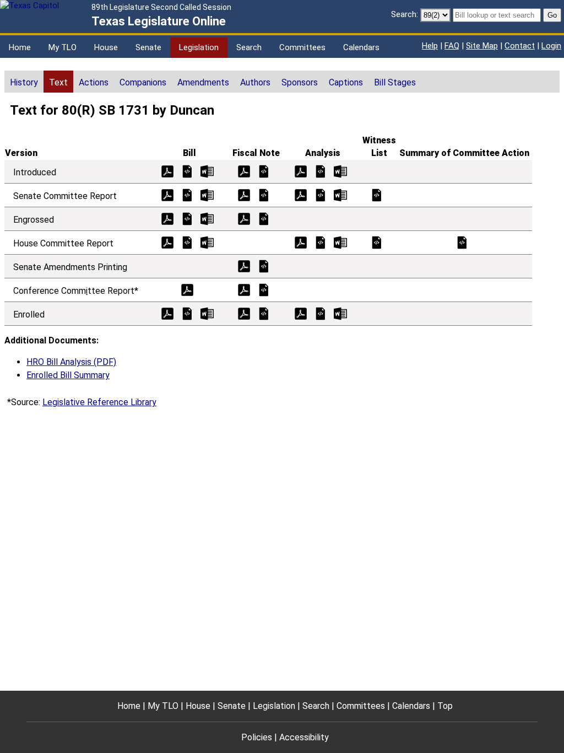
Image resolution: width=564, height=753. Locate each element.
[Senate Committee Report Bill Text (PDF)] (167, 194)
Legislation (199, 47)
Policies (256, 737)
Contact (520, 46)
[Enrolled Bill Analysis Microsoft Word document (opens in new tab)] (340, 313)
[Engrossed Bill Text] (187, 218)
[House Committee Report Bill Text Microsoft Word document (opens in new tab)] (207, 241)
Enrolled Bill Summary (68, 375)
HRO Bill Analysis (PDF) (71, 362)
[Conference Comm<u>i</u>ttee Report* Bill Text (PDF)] (187, 289)
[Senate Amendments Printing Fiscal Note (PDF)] (244, 265)
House (106, 47)
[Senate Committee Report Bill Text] (187, 194)
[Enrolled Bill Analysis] (320, 313)
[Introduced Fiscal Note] (263, 170)
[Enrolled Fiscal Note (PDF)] (244, 313)
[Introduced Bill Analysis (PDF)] (300, 170)
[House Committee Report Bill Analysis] (320, 241)
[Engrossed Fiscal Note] (263, 218)
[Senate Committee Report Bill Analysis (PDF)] (300, 194)
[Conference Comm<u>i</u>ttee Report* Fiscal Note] (263, 289)
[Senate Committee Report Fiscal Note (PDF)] (244, 194)
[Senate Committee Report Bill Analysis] (320, 194)
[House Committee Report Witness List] (376, 241)
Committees (302, 47)
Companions (143, 82)
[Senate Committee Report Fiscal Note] (263, 194)
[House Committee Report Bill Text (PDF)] (167, 241)
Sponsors (299, 82)
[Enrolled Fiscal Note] (263, 313)
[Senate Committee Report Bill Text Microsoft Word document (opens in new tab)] (207, 194)
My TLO (62, 47)
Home (20, 47)
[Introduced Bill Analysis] (320, 170)
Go (552, 15)
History (24, 82)
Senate (148, 47)
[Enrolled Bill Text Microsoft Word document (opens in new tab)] (207, 313)
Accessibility (304, 737)
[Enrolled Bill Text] (187, 313)
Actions (94, 82)
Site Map (482, 46)
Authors (255, 82)
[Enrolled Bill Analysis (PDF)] (300, 313)
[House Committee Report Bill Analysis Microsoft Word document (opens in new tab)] (340, 241)
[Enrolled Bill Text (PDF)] (167, 313)
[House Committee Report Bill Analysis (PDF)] (300, 241)
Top (445, 706)
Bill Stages (395, 82)
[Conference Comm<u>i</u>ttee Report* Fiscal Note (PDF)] (244, 289)
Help (430, 46)
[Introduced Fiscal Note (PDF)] (244, 170)
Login (551, 46)
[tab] (24, 82)
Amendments (203, 82)
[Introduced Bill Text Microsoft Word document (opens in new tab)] (207, 170)
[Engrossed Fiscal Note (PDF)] (244, 218)
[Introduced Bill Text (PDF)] (167, 170)
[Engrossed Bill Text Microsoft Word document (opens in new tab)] (207, 218)
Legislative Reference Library (99, 402)
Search (249, 47)
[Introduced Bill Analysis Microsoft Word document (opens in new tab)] (340, 170)
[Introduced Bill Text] (187, 170)
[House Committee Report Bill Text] (187, 241)
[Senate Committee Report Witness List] (376, 194)
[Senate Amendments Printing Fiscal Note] (263, 265)
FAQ (451, 46)
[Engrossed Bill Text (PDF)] (167, 218)
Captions (346, 82)
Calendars (361, 47)
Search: (404, 14)
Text (58, 82)
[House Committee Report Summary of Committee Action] (462, 241)
